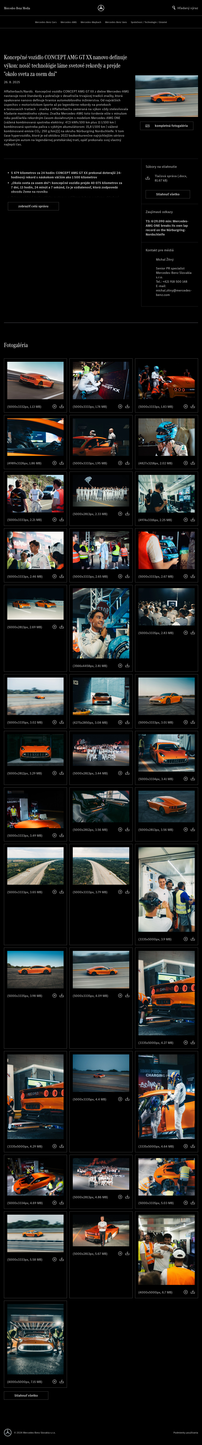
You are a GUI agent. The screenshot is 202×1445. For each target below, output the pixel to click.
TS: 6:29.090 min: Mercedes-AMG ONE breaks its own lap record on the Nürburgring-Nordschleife (167, 228)
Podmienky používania (185, 1432)
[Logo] (101, 8)
